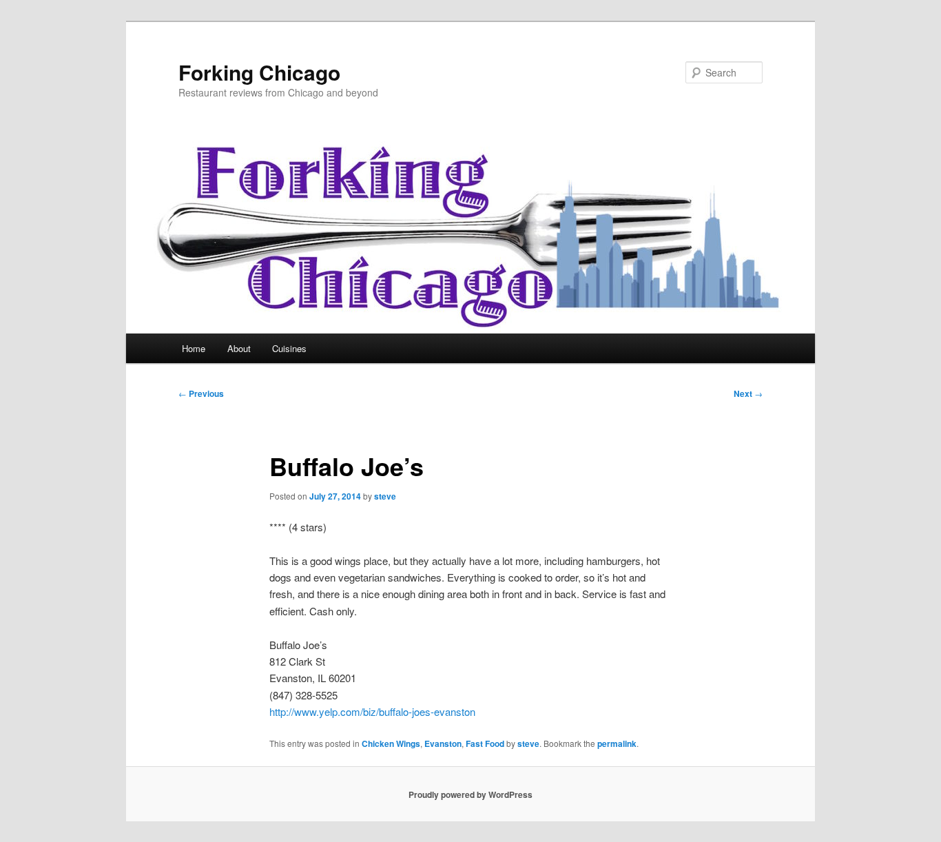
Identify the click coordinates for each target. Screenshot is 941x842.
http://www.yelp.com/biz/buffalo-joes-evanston (372, 711)
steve (385, 496)
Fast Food (485, 743)
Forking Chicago (259, 72)
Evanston (443, 743)
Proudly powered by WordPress (470, 794)
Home (193, 348)
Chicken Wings (391, 743)
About (239, 348)
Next (748, 393)
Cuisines (289, 348)
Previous (201, 393)
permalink (617, 743)
